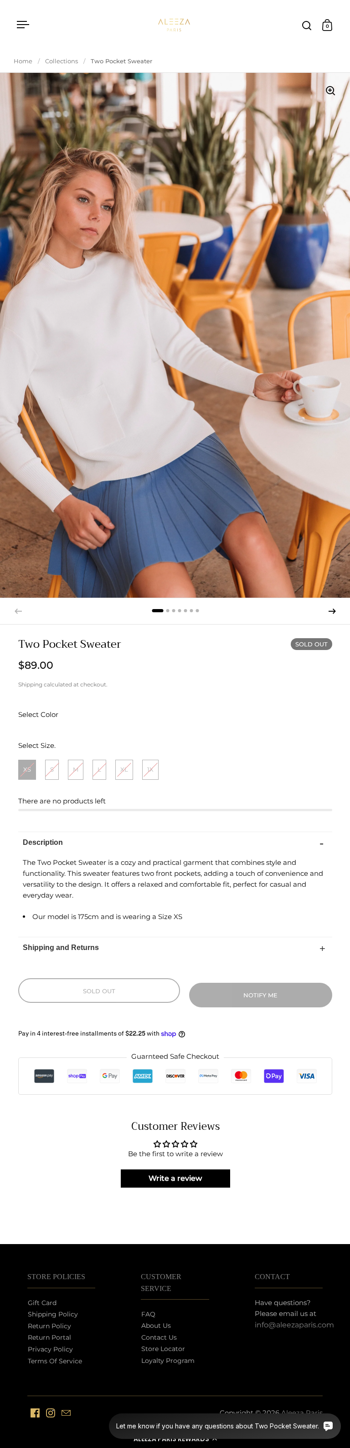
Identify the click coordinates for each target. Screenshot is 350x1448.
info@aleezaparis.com (294, 1325)
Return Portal (49, 1337)
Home (23, 61)
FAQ (148, 1314)
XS (27, 769)
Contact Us (159, 1337)
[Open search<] (307, 25)
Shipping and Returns (61, 947)
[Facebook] (35, 1413)
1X (150, 769)
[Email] (66, 1413)
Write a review (175, 1178)
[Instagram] (50, 1413)
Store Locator (163, 1349)
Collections (61, 61)
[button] (175, 1439)
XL (124, 769)
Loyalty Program (168, 1361)
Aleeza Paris (302, 1412)
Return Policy (49, 1326)
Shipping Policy (53, 1314)
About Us (156, 1325)
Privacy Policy (50, 1349)
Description (43, 842)
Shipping (30, 684)
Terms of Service (55, 1361)
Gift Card (42, 1303)
